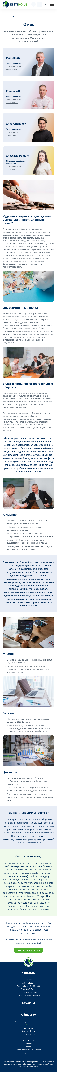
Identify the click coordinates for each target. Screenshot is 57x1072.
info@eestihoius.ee (13, 66)
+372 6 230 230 (12, 69)
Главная (6, 17)
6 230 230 (28, 980)
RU (46, 4)
